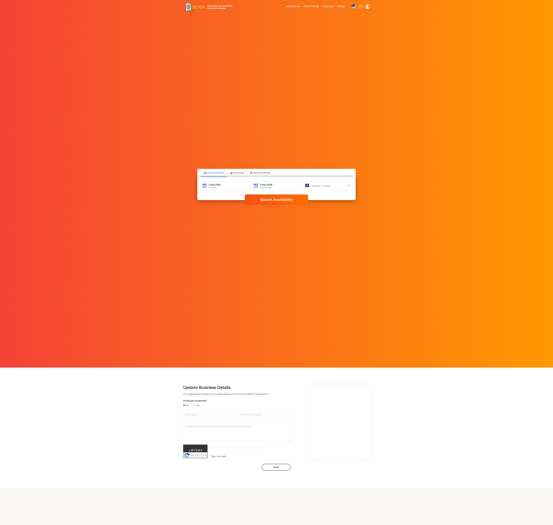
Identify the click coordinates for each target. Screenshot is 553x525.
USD (360, 6)
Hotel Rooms (296, 6)
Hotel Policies (314, 6)
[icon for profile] (367, 6)
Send (276, 467)
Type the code (218, 456)
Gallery (341, 6)
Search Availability (276, 200)
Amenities (329, 6)
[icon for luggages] (353, 6)
